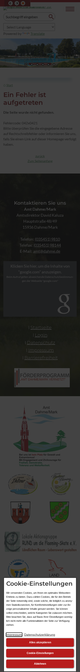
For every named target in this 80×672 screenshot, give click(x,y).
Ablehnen (40, 663)
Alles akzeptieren (40, 642)
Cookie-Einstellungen (40, 653)
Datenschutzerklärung (39, 634)
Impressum (14, 634)
